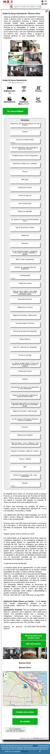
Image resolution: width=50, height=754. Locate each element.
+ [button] (6, 674)
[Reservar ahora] (46, 11)
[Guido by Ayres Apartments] (16, 46)
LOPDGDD (24, 751)
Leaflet (33, 705)
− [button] (6, 677)
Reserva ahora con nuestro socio (33, 637)
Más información (33, 644)
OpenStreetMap (42, 705)
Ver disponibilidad (15, 111)
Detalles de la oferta (25, 712)
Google (35, 746)
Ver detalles (25, 722)
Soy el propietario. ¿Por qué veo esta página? (15, 730)
